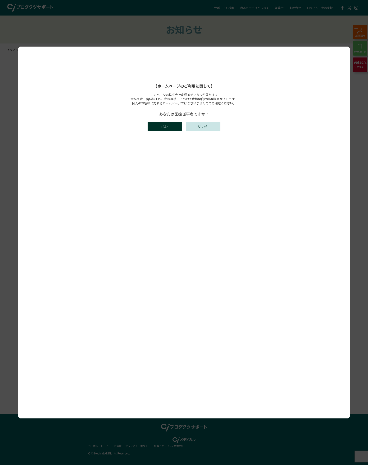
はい (164, 126)
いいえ (203, 126)
